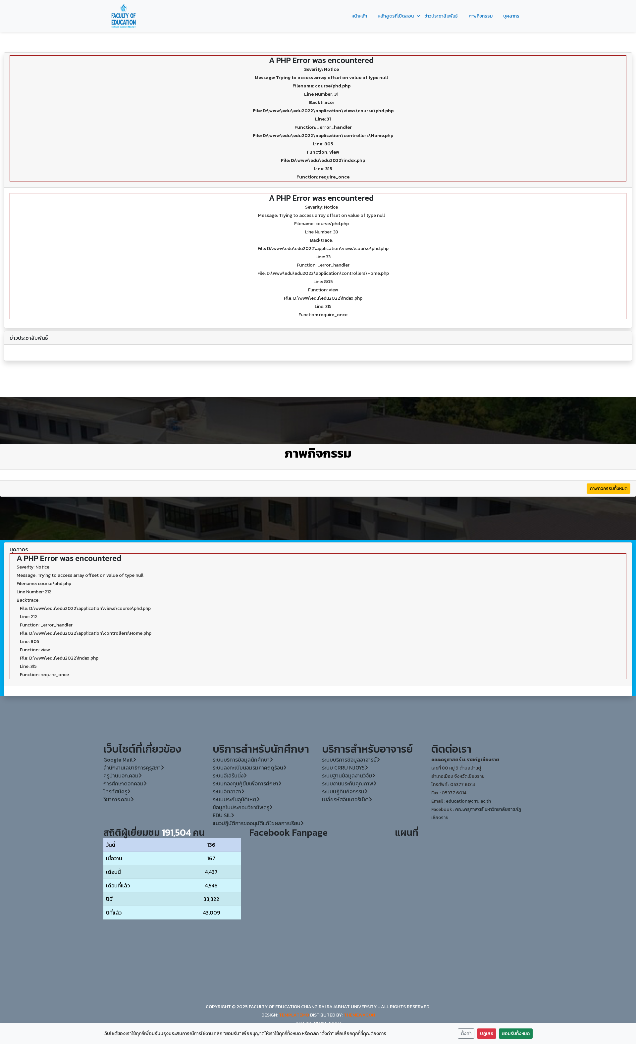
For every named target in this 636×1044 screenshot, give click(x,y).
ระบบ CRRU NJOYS (343, 767)
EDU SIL (222, 815)
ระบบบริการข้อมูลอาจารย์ (349, 760)
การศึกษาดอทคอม (123, 783)
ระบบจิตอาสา (227, 791)
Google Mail (118, 760)
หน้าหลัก (359, 16)
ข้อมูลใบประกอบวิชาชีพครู (241, 807)
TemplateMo (294, 1015)
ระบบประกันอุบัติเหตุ (234, 799)
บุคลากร (511, 16)
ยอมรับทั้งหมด (516, 1033)
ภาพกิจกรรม (480, 16)
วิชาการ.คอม (117, 799)
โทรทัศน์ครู (115, 791)
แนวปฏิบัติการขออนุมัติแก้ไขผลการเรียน (256, 823)
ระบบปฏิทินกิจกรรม (343, 791)
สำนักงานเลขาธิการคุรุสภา (132, 767)
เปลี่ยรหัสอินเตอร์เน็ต (345, 799)
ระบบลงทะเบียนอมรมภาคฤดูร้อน (248, 767)
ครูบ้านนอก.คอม (120, 775)
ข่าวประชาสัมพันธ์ (441, 16)
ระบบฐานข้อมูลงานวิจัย (347, 775)
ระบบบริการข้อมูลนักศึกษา (241, 760)
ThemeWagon (359, 1015)
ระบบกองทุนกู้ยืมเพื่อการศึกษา (245, 783)
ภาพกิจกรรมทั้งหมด (608, 488)
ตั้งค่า (466, 1033)
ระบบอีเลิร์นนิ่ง (228, 775)
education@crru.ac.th (468, 801)
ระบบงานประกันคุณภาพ (347, 783)
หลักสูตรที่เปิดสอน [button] (396, 16)
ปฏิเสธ (486, 1033)
